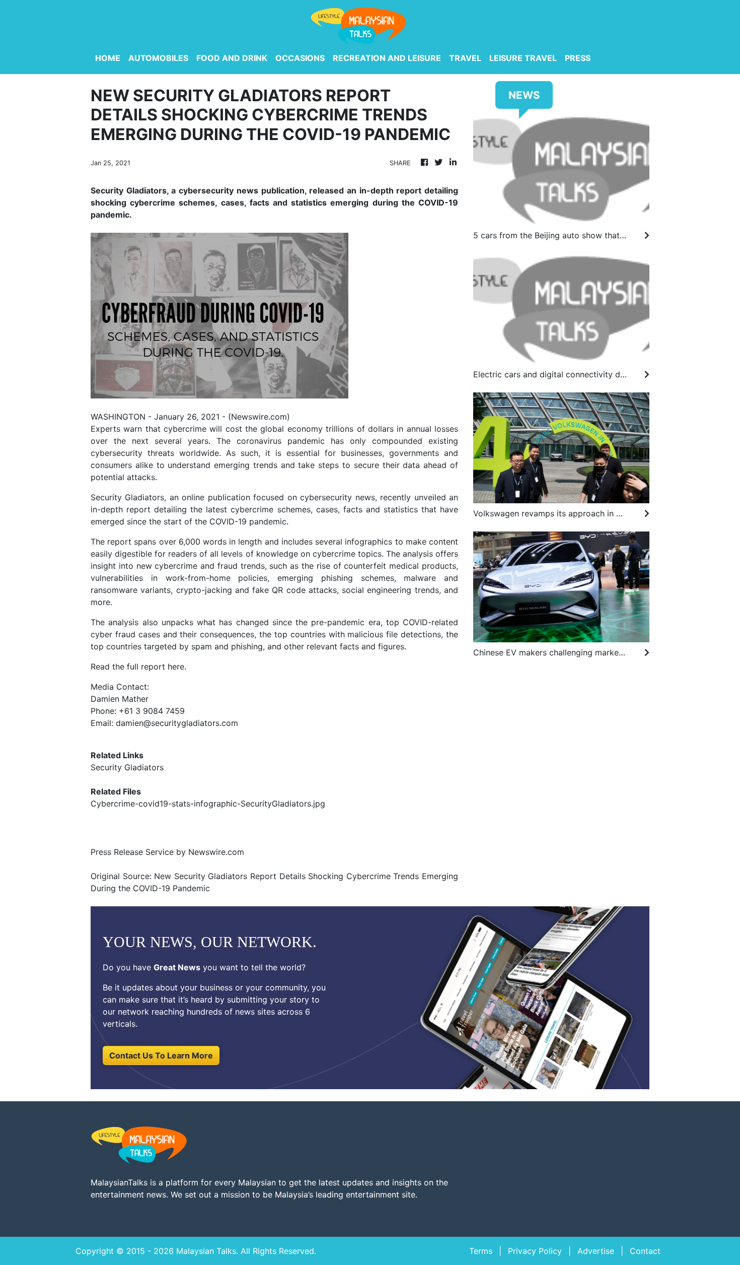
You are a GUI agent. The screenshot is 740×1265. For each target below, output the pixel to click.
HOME (107, 58)
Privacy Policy (535, 1251)
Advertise (595, 1251)
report (138, 509)
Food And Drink (231, 58)
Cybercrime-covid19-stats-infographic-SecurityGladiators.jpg (208, 803)
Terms (480, 1251)
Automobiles (158, 58)
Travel (465, 58)
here (176, 666)
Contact (645, 1251)
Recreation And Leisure (387, 58)
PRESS (577, 58)
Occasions (300, 58)
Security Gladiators (127, 767)
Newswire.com (259, 417)
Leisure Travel (523, 58)
